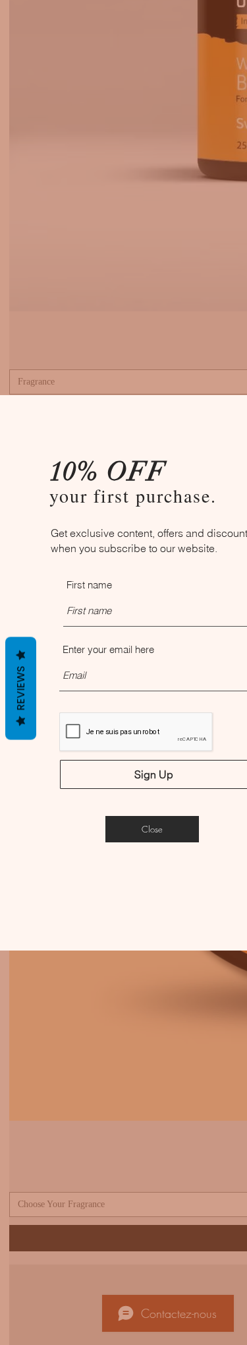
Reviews (20, 688)
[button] (152, 829)
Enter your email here (108, 649)
